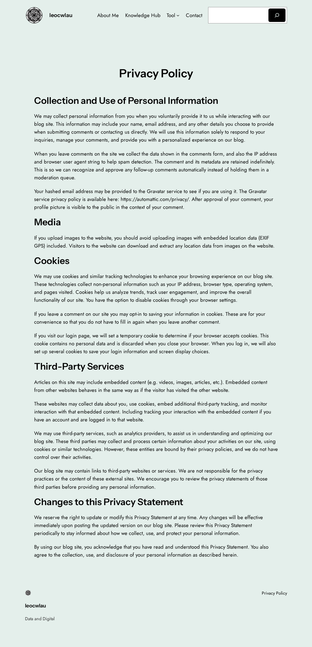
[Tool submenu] (177, 15)
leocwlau (61, 15)
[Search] (276, 15)
